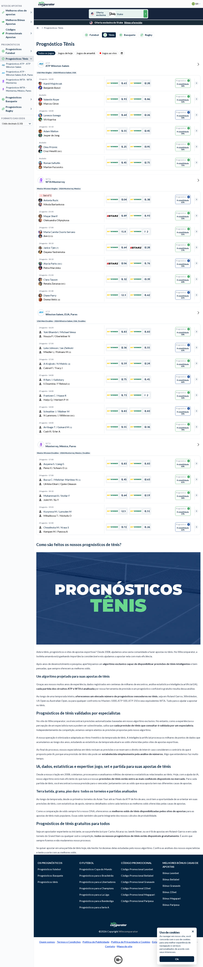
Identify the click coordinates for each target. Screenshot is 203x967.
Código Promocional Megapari (138, 894)
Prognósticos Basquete (14, 99)
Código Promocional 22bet (136, 888)
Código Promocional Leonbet (137, 869)
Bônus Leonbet (171, 872)
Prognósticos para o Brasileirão (96, 875)
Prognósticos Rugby (14, 108)
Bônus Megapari (172, 898)
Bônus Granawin (171, 885)
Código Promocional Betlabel (137, 875)
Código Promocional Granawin (137, 881)
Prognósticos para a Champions (96, 888)
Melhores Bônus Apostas (15, 21)
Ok (177, 958)
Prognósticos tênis (48, 881)
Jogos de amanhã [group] (85, 53)
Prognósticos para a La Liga (94, 894)
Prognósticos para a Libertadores (97, 881)
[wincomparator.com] (46, 3)
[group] (121, 53)
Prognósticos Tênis (17, 58)
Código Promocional (136, 862)
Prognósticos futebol (49, 869)
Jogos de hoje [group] (65, 53)
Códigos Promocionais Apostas (14, 33)
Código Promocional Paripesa (137, 900)
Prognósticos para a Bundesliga (96, 900)
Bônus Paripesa (171, 904)
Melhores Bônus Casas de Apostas (180, 864)
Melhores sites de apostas (16, 12)
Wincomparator (128, 931)
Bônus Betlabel (171, 879)
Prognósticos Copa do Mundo (95, 869)
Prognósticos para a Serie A (94, 907)
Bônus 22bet (170, 892)
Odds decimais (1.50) (12, 123)
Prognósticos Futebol (14, 51)
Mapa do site (124, 946)
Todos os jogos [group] (46, 53)
